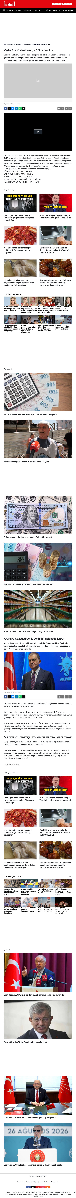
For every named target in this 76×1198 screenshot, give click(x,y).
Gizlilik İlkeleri (44, 1182)
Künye (28, 1182)
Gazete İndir (67, 4)
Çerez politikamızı (28, 1194)
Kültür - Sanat (52, 10)
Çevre (70, 10)
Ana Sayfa (9, 44)
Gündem (10, 10)
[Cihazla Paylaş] (23, 108)
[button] (62, 108)
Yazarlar (63, 10)
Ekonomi (18, 10)
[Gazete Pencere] (9, 4)
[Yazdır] (59, 108)
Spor (35, 10)
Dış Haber (27, 10)
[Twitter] (9, 108)
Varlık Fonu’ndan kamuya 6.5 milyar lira (37, 44)
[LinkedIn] (16, 108)
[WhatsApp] (20, 108)
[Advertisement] (38, 349)
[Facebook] (5, 108)
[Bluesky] (12, 108)
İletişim (35, 1182)
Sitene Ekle (54, 1182)
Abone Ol (56, 4)
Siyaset (41, 10)
